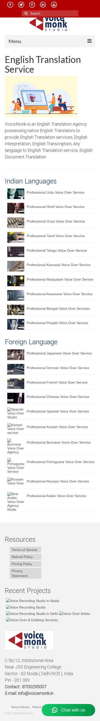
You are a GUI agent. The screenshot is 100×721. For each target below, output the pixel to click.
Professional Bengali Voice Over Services (58, 308)
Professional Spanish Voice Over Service (58, 411)
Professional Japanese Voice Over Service (59, 353)
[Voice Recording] (31, 613)
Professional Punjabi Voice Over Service (57, 323)
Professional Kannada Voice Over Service (59, 265)
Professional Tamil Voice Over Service (56, 236)
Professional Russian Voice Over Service (58, 481)
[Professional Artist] (25, 606)
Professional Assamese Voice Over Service (59, 294)
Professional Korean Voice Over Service (57, 427)
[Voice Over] (31, 619)
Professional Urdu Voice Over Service (55, 192)
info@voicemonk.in (35, 693)
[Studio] (74, 613)
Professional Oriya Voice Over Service (56, 221)
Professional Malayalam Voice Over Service (60, 279)
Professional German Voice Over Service (58, 368)
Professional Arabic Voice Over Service (56, 496)
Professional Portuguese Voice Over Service (60, 462)
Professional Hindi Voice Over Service (55, 207)
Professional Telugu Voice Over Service (57, 250)
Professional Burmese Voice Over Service (59, 442)
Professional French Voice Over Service (57, 382)
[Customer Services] (32, 600)
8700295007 (35, 686)
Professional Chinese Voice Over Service (58, 397)
